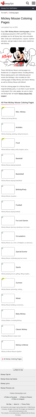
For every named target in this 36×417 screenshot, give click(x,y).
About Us (16, 404)
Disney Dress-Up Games (9, 379)
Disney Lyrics (5, 383)
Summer (18, 283)
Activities (18, 127)
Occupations (20, 236)
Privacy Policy (26, 404)
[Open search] (28, 3)
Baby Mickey (20, 314)
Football (18, 205)
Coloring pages (14, 13)
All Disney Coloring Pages (12, 359)
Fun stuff (4, 13)
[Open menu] (33, 3)
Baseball (18, 158)
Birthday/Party (20, 189)
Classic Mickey (21, 329)
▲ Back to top (18, 370)
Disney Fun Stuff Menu (17, 8)
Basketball (19, 174)
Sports (18, 267)
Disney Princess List (7, 388)
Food (17, 143)
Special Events (21, 252)
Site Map (8, 404)
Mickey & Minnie (21, 345)
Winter (18, 298)
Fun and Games (21, 221)
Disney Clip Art (5, 374)
